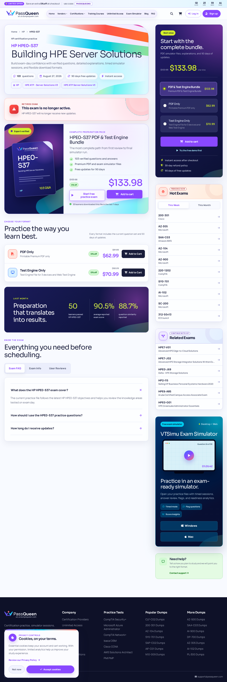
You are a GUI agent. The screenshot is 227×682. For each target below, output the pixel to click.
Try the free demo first (190, 150)
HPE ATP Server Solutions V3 (79, 85)
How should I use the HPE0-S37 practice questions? (46, 415)
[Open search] (171, 13)
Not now (16, 669)
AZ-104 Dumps (154, 631)
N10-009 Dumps (155, 654)
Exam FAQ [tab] (15, 368)
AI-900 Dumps (195, 631)
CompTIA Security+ (115, 619)
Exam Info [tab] (35, 368)
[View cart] (180, 13)
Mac (190, 537)
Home (52, 13)
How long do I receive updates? (32, 428)
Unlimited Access (115, 13)
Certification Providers (75, 619)
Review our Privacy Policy (23, 660)
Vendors (61, 13)
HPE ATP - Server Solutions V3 (41, 85)
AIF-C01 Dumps (154, 648)
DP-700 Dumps (196, 637)
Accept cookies (52, 669)
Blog (146, 13)
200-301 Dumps (154, 625)
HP (23, 31)
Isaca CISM (110, 640)
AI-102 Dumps (195, 648)
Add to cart (127, 194)
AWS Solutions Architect (118, 652)
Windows (191, 526)
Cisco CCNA (111, 646)
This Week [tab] (173, 205)
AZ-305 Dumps (196, 643)
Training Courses (96, 13)
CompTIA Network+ (115, 635)
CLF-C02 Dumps (155, 619)
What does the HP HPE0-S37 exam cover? (39, 390)
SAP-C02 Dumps (155, 643)
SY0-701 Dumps (154, 637)
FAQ (153, 13)
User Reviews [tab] (57, 368)
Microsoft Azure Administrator (113, 627)
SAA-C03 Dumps (197, 625)
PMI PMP (109, 658)
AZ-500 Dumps (196, 619)
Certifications (76, 13)
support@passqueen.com (210, 676)
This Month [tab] (204, 205)
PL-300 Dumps (195, 654)
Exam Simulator (134, 13)
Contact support (178, 572)
